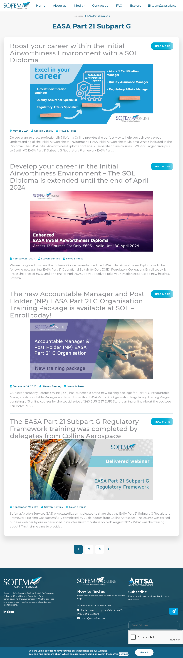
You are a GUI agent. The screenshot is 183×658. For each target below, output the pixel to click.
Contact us (100, 5)
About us (59, 5)
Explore (135, 5)
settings (123, 654)
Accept (144, 652)
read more (162, 46)
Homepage (78, 16)
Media (78, 5)
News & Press (67, 130)
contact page (97, 595)
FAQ (119, 5)
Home (40, 5)
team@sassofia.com (165, 5)
